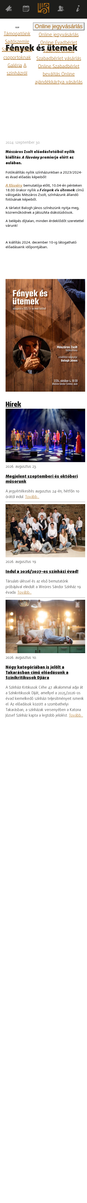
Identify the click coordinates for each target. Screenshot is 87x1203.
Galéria (15, 65)
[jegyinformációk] (78, 9)
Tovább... (32, 497)
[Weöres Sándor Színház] (43, 9)
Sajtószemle (17, 41)
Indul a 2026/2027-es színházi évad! (42, 571)
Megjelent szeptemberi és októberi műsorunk (42, 479)
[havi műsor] (26, 9)
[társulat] (61, 9)
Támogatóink (17, 34)
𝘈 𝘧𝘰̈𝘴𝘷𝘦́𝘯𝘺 (14, 185)
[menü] (17, 27)
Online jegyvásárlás (59, 34)
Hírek (13, 405)
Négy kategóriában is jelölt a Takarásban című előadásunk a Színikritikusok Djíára (37, 672)
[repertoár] (8, 9)
